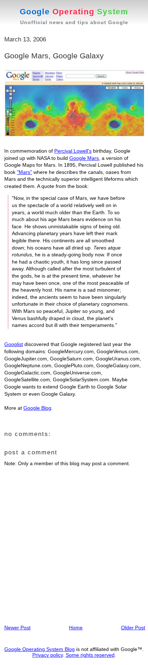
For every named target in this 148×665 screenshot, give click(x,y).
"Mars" (24, 172)
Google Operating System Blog (39, 649)
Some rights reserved (90, 655)
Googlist (13, 344)
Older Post (133, 627)
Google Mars (84, 158)
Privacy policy (47, 655)
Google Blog (37, 408)
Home (76, 627)
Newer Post (17, 627)
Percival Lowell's (73, 151)
